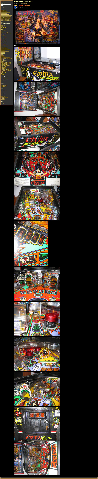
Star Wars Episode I (4, 60)
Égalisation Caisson (4, 97)
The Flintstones (3, 67)
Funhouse (2, 34)
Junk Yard (2, 38)
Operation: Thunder (4, 44)
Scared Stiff (3, 53)
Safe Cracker (3, 52)
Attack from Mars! (4, 27)
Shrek (2, 54)
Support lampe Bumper (5, 14)
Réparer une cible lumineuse (6, 18)
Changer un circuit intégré (5, 12)
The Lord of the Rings (5, 68)
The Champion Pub (4, 64)
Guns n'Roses (3, 35)
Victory (2, 73)
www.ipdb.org (24, 3)
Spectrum (2, 55)
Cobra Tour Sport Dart (5, 78)
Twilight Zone (3, 72)
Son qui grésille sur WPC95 (6, 16)
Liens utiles (3, 103)
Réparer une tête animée (5, 19)
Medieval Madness (4, 42)
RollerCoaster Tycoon (5, 51)
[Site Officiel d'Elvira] (22, 8)
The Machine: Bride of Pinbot (6, 69)
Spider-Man (3, 56)
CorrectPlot (3, 99)
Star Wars (2, 59)
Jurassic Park (3, 39)
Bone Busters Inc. (4, 30)
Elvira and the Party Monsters (6, 33)
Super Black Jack (4, 90)
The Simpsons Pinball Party (6, 70)
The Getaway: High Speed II (6, 65)
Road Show (3, 50)
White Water (3, 74)
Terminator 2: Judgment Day (6, 63)
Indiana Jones (3, 36)
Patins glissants (3, 10)
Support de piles (4, 13)
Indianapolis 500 (4, 37)
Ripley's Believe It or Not (5, 49)
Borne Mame (3, 80)
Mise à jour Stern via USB (5, 17)
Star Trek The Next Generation (6, 58)
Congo (2, 31)
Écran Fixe (3, 96)
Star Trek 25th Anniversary (5, 57)
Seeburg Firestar (4, 85)
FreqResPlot (3, 98)
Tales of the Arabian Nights (6, 62)
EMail (47, 477)
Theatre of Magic (4, 66)
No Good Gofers (4, 41)
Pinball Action (3, 79)
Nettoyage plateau (4, 11)
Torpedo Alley (3, 71)
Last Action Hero (4, 40)
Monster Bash (3, 43)
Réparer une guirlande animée (6, 20)
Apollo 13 (2, 26)
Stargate (2, 61)
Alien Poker (3, 25)
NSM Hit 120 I (3, 86)
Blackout (2, 29)
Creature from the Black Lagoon (6, 32)
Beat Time (2, 28)
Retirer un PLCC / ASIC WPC (6, 15)
